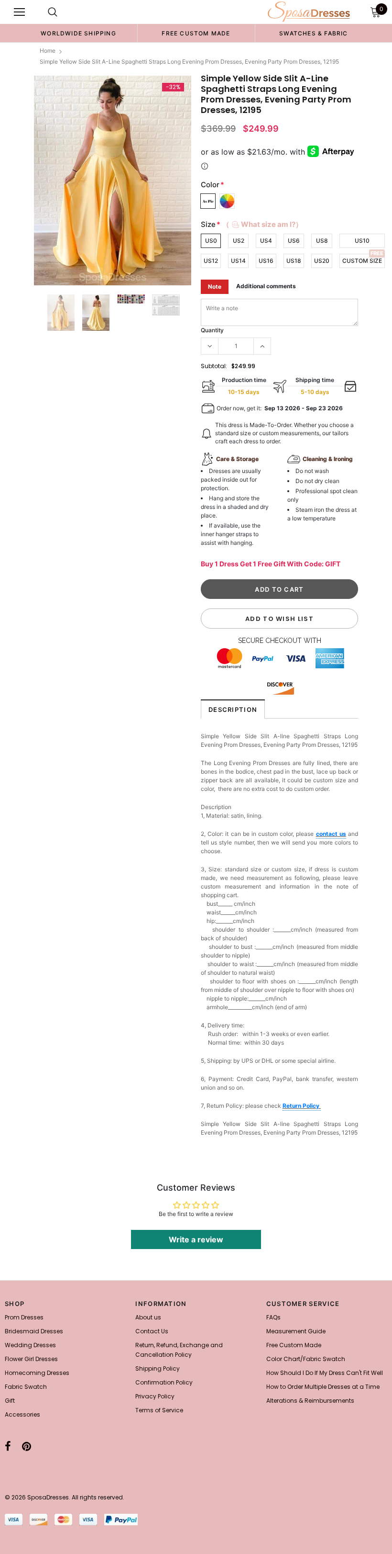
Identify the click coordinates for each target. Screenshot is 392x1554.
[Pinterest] (26, 1446)
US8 (322, 240)
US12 (211, 260)
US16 (266, 260)
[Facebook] (8, 1446)
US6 (294, 240)
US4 (266, 240)
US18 (293, 260)
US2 (238, 240)
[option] (78, 33)
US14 (238, 260)
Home (47, 50)
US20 (321, 260)
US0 (211, 240)
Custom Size (362, 260)
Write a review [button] (196, 1239)
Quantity (212, 330)
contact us (331, 833)
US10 (362, 240)
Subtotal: (214, 366)
